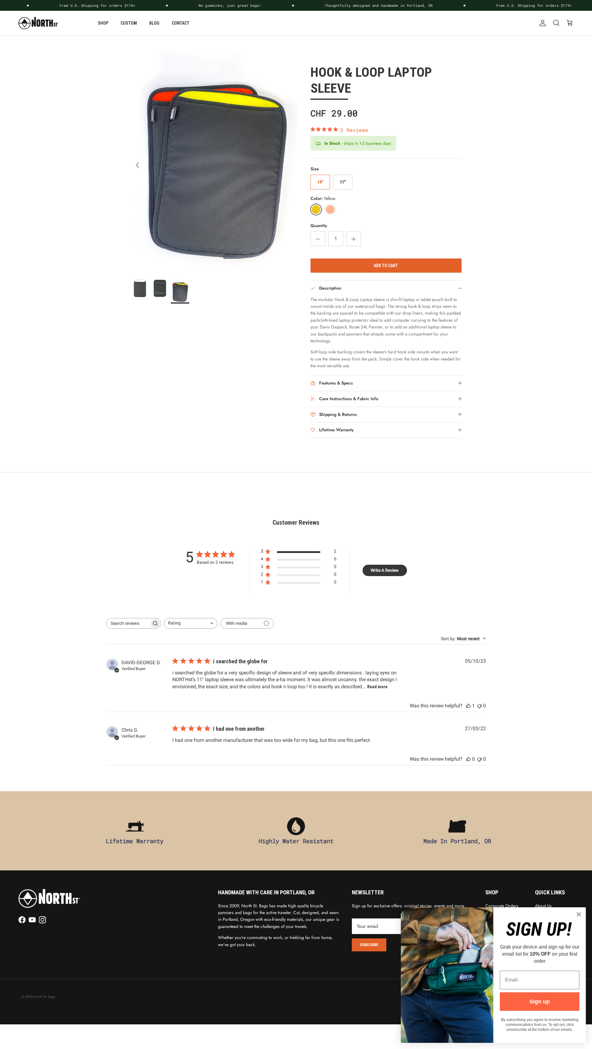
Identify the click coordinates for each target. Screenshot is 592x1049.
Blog (154, 23)
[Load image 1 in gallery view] (214, 162)
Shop (103, 23)
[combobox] (190, 623)
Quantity (318, 226)
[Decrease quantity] (317, 238)
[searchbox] (128, 623)
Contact (180, 23)
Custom (129, 23)
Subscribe (369, 945)
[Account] (541, 23)
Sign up (539, 1001)
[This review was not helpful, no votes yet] (479, 706)
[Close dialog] (578, 914)
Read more (377, 686)
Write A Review (385, 570)
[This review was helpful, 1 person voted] (468, 706)
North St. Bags (44, 996)
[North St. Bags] (38, 23)
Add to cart (386, 265)
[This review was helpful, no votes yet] (468, 759)
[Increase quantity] (353, 238)
